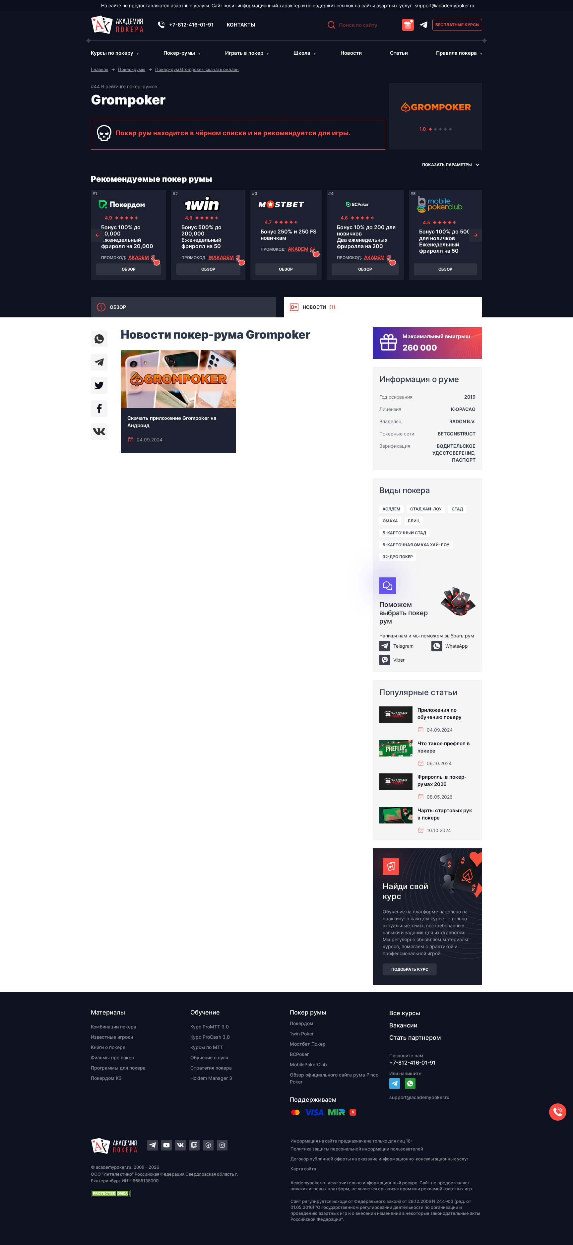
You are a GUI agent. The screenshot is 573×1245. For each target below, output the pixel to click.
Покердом (301, 1023)
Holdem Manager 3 (211, 1078)
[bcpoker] (357, 204)
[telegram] (99, 362)
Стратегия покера (211, 1068)
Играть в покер (244, 53)
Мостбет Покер (308, 1044)
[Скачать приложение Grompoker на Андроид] (178, 401)
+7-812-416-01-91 (191, 25)
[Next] (475, 235)
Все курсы (404, 1013)
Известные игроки (112, 1037)
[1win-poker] (202, 204)
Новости (351, 53)
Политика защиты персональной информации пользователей (356, 1148)
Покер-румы (179, 53)
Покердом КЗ (106, 1078)
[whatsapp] (99, 339)
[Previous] (97, 235)
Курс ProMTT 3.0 (209, 1026)
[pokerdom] (121, 204)
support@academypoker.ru (444, 5)
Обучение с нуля (209, 1057)
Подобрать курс (409, 969)
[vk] (99, 432)
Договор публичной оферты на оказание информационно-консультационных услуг (379, 1158)
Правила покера (456, 53)
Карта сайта (303, 1168)
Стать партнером (415, 1037)
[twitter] (99, 385)
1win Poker (302, 1033)
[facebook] (99, 408)
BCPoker (299, 1054)
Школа (301, 53)
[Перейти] (394, 1083)
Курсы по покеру (112, 53)
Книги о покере (108, 1047)
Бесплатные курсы (457, 24)
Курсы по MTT (206, 1047)
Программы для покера (118, 1068)
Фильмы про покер (112, 1057)
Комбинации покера (113, 1026)
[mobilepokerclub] (439, 204)
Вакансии (403, 1025)
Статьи (399, 53)
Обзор (129, 269)
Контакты (241, 25)
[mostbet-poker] (281, 204)
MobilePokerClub (308, 1064)
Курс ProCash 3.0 (210, 1037)
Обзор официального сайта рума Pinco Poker (334, 1078)
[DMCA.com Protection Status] (179, 1193)
